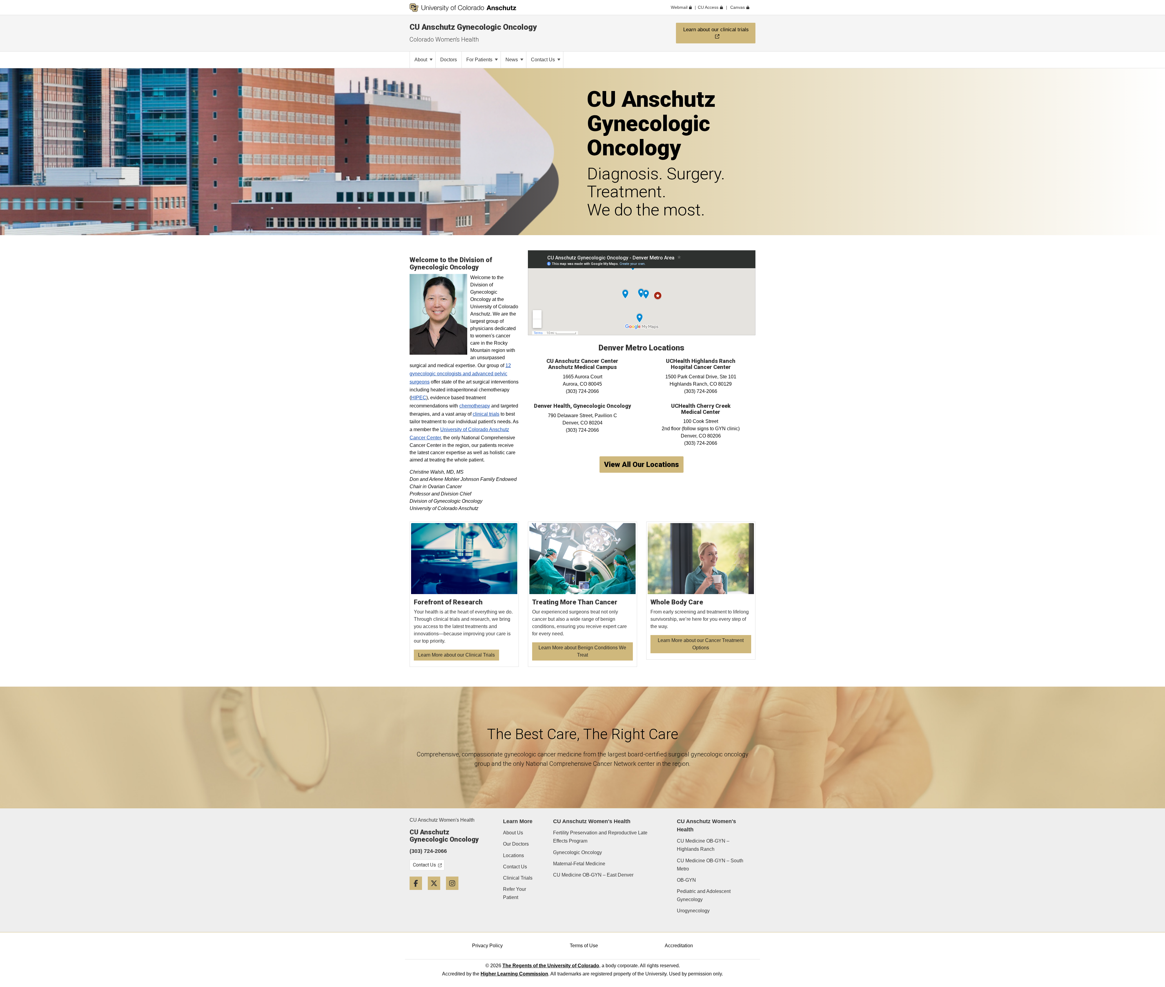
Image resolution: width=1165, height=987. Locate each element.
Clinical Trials (517, 878)
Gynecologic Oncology (577, 852)
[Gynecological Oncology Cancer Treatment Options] (701, 590)
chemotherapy (474, 405)
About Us (513, 832)
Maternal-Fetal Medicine (579, 863)
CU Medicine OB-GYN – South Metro (710, 864)
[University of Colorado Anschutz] (463, 7)
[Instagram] (454, 892)
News (512, 59)
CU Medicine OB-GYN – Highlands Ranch (703, 845)
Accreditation (679, 945)
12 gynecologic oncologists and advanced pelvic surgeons (460, 373)
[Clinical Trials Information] (464, 594)
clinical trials (486, 414)
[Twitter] (436, 892)
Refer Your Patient (514, 893)
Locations (513, 855)
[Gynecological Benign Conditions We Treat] (582, 594)
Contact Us (543, 59)
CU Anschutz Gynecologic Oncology (473, 27)
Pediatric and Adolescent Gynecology (704, 895)
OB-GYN (686, 880)
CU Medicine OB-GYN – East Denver (593, 874)
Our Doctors (516, 844)
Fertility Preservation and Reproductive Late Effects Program (600, 836)
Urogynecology (693, 910)
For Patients (480, 59)
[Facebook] (418, 892)
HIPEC (418, 397)
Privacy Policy (487, 945)
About (421, 59)
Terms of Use (584, 945)
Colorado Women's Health (444, 39)
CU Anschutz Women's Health (442, 820)
